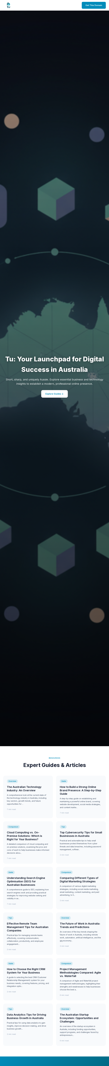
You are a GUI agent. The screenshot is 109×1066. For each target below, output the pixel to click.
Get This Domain (93, 5)
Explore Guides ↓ (54, 393)
